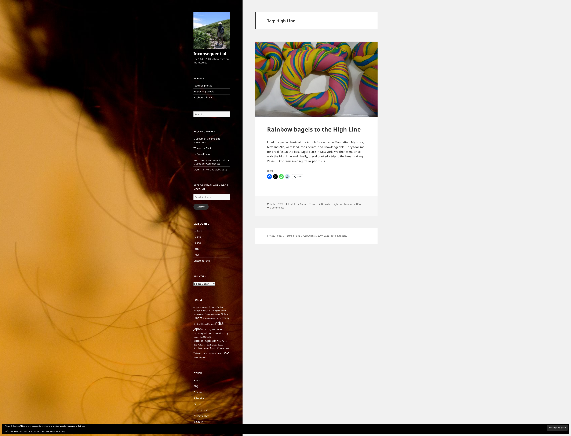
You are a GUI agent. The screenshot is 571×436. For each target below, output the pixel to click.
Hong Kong (207, 323)
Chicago (208, 314)
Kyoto (203, 333)
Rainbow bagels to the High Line (314, 129)
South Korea (217, 348)
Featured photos (202, 85)
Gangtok (214, 318)
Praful (291, 204)
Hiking (197, 242)
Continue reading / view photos (302, 161)
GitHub (197, 404)
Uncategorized (201, 260)
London (211, 333)
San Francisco (212, 345)
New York (222, 340)
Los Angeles (198, 337)
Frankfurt (207, 318)
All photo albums (202, 97)
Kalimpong (206, 329)
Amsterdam (198, 307)
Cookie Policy (59, 431)
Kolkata (197, 333)
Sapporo (221, 345)
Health (197, 237)
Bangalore (198, 310)
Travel (196, 254)
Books (223, 310)
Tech (196, 248)
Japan (197, 329)
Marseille (207, 337)
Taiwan (197, 353)
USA (226, 352)
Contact (197, 392)
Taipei (227, 348)
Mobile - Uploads (204, 341)
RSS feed (198, 422)
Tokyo (219, 353)
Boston (196, 314)
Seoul (206, 348)
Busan (201, 314)
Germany (224, 318)
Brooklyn (326, 204)
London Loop (222, 333)
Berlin (207, 310)
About (196, 380)
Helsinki (196, 324)
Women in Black (202, 148)
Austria (220, 307)
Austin (214, 307)
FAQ (195, 386)
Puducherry (202, 345)
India (218, 323)
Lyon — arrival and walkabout (210, 169)
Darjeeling (216, 314)
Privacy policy (201, 416)
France (198, 318)
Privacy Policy (274, 235)
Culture (197, 231)
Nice (195, 345)
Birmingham (216, 311)
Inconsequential (209, 53)
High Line (337, 204)
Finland (225, 314)
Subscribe (201, 206)
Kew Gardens (217, 329)
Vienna (196, 357)
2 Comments (277, 207)
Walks (203, 357)
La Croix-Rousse (202, 154)
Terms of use (200, 410)
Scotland (198, 348)
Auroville (207, 307)
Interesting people (203, 91)
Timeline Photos (209, 353)
